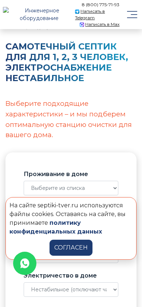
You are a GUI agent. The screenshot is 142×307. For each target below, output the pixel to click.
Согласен (71, 247)
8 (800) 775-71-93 (100, 4)
